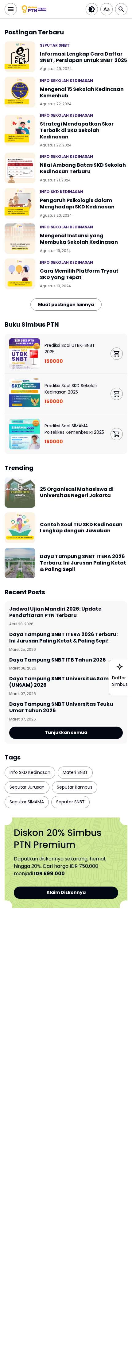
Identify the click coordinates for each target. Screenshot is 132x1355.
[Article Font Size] (106, 9)
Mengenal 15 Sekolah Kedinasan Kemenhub (82, 92)
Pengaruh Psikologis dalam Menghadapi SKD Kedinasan (77, 203)
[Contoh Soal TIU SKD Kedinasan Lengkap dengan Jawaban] (20, 527)
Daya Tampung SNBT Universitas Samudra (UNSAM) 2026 (65, 682)
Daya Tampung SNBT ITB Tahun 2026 (57, 660)
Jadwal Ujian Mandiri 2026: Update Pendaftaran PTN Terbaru (55, 612)
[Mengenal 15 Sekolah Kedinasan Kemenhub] (20, 92)
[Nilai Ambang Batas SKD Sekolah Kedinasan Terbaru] (20, 168)
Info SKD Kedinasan (61, 191)
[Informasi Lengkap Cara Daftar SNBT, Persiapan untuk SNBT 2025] (20, 56)
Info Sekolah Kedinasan (66, 80)
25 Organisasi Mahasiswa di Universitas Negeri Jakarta (77, 492)
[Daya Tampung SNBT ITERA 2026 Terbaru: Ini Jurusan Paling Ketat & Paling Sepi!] (20, 563)
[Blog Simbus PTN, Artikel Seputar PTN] (34, 9)
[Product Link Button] (117, 353)
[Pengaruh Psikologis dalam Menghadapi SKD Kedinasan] (20, 203)
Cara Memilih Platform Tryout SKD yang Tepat (79, 274)
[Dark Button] (92, 9)
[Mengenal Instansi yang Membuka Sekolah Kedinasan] (20, 238)
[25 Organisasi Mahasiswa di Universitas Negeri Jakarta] (20, 492)
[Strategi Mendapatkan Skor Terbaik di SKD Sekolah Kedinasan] (20, 130)
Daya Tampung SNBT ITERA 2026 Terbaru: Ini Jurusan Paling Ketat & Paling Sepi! (83, 563)
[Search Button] (121, 9)
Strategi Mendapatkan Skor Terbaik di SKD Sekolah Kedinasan (77, 130)
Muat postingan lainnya (66, 304)
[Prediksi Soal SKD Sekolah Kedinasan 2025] (24, 394)
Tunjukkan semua (66, 732)
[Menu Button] (11, 9)
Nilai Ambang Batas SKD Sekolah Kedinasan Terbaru (83, 168)
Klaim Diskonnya (66, 892)
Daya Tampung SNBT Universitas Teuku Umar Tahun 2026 (61, 707)
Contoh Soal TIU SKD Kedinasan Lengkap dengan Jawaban (81, 528)
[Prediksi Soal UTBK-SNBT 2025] (24, 353)
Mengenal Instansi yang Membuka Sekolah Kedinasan (79, 239)
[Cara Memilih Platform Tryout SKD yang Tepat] (20, 273)
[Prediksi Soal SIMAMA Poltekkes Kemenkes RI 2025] (24, 434)
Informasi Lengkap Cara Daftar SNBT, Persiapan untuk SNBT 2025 (83, 57)
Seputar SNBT (55, 45)
